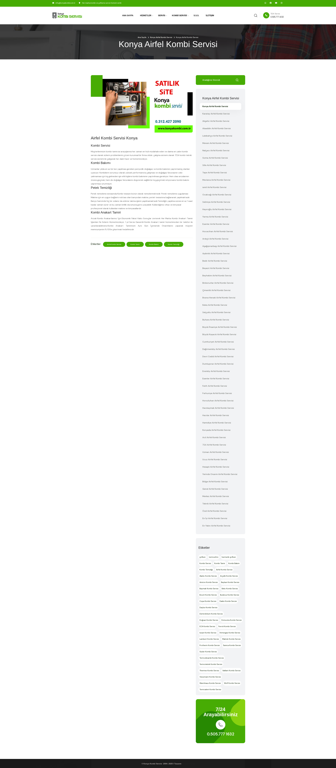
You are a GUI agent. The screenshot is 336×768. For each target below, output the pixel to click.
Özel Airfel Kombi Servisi (214, 511)
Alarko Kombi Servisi (208, 576)
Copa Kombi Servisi (208, 601)
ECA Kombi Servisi (207, 626)
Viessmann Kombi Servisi (210, 677)
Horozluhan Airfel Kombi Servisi (217, 400)
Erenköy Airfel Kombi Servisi (216, 371)
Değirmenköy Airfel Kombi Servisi (218, 349)
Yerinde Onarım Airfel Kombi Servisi (219, 474)
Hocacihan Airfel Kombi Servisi (217, 231)
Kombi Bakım (154, 244)
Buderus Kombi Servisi (229, 595)
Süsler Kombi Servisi (208, 651)
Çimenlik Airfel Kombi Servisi (216, 290)
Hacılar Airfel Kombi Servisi (215, 415)
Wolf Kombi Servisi (232, 683)
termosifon (213, 557)
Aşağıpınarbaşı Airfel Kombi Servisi (219, 246)
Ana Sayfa (127, 15)
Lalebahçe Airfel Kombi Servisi (217, 135)
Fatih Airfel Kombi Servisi (214, 386)
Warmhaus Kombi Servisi (210, 683)
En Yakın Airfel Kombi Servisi (216, 525)
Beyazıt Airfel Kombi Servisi (215, 268)
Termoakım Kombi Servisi (210, 689)
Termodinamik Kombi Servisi (212, 658)
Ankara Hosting (188, 764)
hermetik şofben (229, 557)
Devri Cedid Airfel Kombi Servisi (217, 356)
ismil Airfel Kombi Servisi (214, 187)
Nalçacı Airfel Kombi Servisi (215, 150)
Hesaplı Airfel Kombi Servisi (215, 466)
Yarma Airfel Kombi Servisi (215, 216)
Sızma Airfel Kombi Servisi (215, 157)
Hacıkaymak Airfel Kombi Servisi (218, 408)
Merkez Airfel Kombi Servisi (215, 496)
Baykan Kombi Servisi (230, 582)
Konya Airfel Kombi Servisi (161, 37)
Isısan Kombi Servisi (208, 633)
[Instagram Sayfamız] (281, 3)
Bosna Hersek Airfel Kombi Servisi (218, 297)
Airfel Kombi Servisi (114, 244)
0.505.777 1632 (220, 734)
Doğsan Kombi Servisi (209, 620)
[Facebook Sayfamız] (271, 3)
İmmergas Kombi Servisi (230, 633)
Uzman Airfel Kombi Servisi (215, 452)
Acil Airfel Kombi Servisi (214, 437)
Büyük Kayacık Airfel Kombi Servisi (219, 334)
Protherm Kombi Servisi (210, 645)
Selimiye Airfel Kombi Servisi (216, 202)
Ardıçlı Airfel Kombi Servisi (215, 238)
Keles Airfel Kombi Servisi (214, 305)
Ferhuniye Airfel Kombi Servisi (217, 393)
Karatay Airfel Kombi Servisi (216, 113)
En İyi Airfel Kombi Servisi (214, 518)
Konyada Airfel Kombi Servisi (216, 430)
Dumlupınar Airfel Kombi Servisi (217, 363)
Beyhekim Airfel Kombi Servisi (217, 275)
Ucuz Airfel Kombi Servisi (214, 459)
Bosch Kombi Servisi (208, 595)
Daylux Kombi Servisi (208, 607)
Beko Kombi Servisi (230, 588)
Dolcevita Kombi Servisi (231, 620)
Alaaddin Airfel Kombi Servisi (216, 128)
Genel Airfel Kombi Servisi (215, 489)
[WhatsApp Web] (265, 3)
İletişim (210, 15)
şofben (203, 557)
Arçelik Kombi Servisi (229, 576)
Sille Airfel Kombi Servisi (214, 165)
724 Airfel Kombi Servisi (214, 444)
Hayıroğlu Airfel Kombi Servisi (216, 209)
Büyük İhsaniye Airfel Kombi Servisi (219, 327)
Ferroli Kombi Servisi (227, 626)
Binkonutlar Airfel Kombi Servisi (217, 283)
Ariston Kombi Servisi (209, 582)
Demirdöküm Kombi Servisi (211, 614)
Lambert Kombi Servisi (209, 639)
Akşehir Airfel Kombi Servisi (215, 121)
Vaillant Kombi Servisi (231, 670)
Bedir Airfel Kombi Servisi (214, 260)
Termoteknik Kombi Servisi (211, 664)
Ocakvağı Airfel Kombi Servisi (216, 194)
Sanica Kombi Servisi (232, 645)
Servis (161, 15)
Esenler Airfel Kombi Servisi (215, 224)
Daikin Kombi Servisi (228, 601)
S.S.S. (196, 15)
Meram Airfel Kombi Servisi (215, 143)
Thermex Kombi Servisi (209, 670)
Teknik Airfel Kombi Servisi (215, 503)
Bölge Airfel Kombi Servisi (215, 481)
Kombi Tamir (135, 244)
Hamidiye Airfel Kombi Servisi (216, 422)
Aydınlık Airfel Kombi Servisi (216, 253)
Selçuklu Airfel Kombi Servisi (216, 312)
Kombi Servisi (179, 15)
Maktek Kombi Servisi (231, 639)
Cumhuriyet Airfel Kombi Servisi (218, 341)
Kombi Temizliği (173, 244)
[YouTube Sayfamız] (276, 3)
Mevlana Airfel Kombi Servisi (216, 180)
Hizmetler (145, 15)
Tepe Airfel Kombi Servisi (214, 172)
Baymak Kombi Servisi (209, 588)
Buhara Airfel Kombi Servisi (215, 319)
